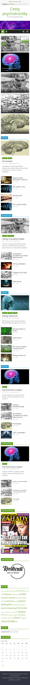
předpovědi (3, 612)
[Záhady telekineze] (15, 296)
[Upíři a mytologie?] (6, 432)
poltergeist (6, 604)
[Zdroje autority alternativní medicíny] (6, 177)
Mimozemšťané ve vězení (19, 330)
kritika (23, 594)
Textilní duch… (18, 338)
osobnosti (9, 601)
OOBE (2, 601)
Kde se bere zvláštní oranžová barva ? (19, 347)
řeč (16, 621)
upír (9, 618)
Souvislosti (10, 41)
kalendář (13, 594)
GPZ (2, 594)
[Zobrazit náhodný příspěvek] (27, 31)
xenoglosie (24, 618)
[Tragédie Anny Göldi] (6, 272)
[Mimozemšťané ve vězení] (6, 328)
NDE (16, 598)
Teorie (9, 313)
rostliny (13, 612)
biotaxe (12, 591)
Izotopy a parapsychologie (10, 89)
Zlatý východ (17, 281)
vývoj (11, 618)
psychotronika (20, 607)
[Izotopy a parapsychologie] (15, 74)
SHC (16, 612)
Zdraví (9, 158)
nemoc (20, 598)
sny (6, 615)
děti (15, 591)
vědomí (17, 617)
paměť (16, 601)
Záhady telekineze (10, 316)
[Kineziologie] (15, 115)
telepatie (22, 615)
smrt (3, 615)
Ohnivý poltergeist (19, 264)
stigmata (16, 615)
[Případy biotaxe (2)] (6, 355)
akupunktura (4, 591)
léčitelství (4, 598)
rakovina (8, 612)
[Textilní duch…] (6, 337)
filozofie (27, 591)
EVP (24, 591)
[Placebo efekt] (6, 195)
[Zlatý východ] (6, 281)
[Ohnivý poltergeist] (6, 263)
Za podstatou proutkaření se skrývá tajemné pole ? (14, 45)
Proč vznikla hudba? (19, 204)
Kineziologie (11, 4)
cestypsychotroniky (15, 49)
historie (7, 594)
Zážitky (15, 313)
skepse (22, 611)
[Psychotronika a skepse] (15, 53)
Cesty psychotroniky (15, 11)
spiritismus (10, 615)
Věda (16, 41)
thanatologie (4, 618)
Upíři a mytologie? (19, 433)
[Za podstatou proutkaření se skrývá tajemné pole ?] (15, 37)
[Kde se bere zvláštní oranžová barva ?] (6, 346)
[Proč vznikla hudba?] (6, 204)
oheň (24, 598)
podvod (22, 601)
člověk (11, 621)
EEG (18, 591)
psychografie (15, 605)
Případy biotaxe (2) (19, 355)
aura (8, 591)
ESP (21, 591)
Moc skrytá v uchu (19, 187)
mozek (12, 597)
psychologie (6, 607)
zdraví (4, 621)
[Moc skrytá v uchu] (6, 186)
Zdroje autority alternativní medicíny (20, 179)
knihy (17, 594)
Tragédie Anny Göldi (20, 273)
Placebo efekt (17, 196)
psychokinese (22, 605)
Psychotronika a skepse (9, 68)
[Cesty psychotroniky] (3, 31)
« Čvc (2, 665)
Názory (4, 41)
